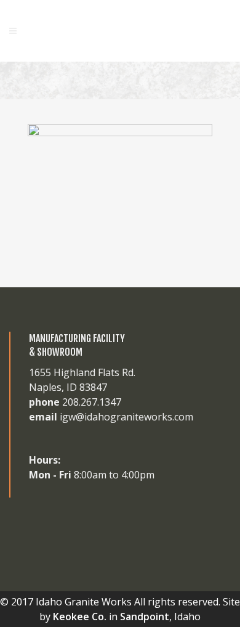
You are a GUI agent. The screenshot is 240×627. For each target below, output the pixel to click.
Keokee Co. (79, 616)
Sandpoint (144, 616)
